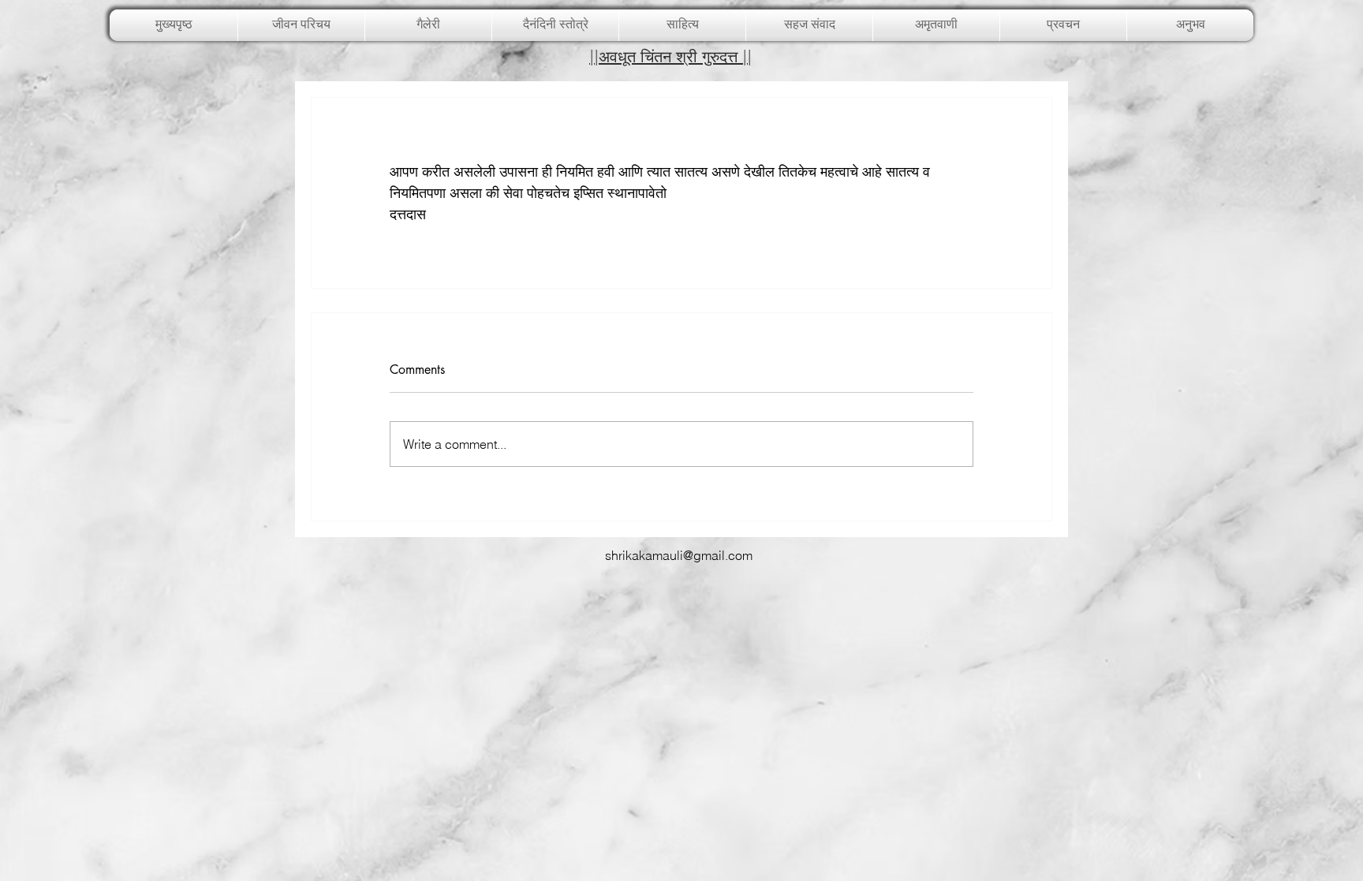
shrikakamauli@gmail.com (678, 555)
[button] (428, 25)
